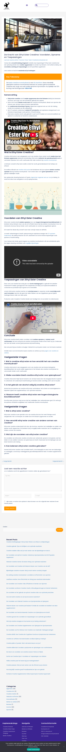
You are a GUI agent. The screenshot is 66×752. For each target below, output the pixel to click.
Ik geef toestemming (33, 749)
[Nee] (64, 746)
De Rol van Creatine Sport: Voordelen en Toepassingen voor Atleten (26, 656)
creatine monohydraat (50, 160)
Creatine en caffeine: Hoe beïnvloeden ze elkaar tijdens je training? (26, 639)
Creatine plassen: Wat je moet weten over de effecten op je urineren (26, 665)
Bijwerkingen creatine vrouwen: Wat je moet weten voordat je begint (26, 570)
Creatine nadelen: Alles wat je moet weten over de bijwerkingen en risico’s (28, 550)
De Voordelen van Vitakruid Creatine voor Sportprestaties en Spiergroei (27, 601)
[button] (27, 5)
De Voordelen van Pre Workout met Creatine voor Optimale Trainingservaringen (29, 630)
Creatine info (10, 691)
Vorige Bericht (7, 461)
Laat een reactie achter (11, 60)
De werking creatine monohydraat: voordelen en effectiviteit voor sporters (28, 575)
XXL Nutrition (37, 83)
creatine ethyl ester (24, 170)
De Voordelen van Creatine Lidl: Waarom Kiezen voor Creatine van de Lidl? (28, 566)
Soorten (21, 60)
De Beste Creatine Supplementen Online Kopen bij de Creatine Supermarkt (28, 674)
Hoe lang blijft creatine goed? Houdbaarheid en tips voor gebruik (25, 669)
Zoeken (5, 527)
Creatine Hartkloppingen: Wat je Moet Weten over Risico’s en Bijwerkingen (28, 542)
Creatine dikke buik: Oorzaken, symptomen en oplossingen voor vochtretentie (29, 647)
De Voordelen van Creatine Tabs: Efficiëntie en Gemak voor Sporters (26, 584)
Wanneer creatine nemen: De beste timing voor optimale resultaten (26, 562)
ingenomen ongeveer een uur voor (41, 177)
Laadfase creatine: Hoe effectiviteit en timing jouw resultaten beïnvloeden (28, 579)
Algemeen (9, 689)
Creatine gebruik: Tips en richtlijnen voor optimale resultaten (24, 546)
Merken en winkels (11, 702)
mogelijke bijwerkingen (32, 243)
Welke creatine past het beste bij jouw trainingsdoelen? (22, 661)
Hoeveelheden (10, 699)
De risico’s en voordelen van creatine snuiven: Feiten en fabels (24, 652)
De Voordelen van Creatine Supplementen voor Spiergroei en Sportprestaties (29, 625)
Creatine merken (11, 694)
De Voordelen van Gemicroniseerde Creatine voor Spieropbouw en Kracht (28, 612)
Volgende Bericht (58, 461)
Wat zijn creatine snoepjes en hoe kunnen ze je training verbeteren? (26, 621)
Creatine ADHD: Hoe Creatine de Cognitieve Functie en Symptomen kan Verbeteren (31, 634)
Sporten (8, 710)
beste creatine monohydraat (19, 83)
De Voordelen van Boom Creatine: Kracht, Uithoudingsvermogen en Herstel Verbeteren (31, 588)
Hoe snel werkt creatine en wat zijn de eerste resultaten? (23, 597)
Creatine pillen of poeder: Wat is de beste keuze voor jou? (23, 643)
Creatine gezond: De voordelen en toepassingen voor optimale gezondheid (28, 617)
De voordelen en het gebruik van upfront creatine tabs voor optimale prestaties (30, 592)
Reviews (8, 704)
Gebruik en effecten (12, 696)
